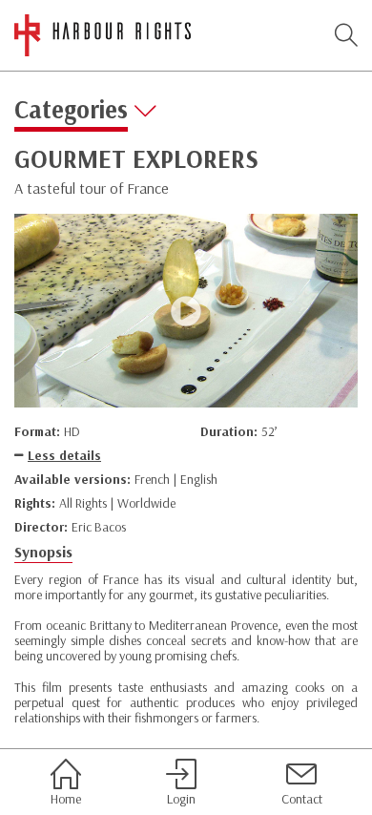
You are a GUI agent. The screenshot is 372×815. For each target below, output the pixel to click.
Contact (301, 798)
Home (66, 798)
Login (181, 798)
